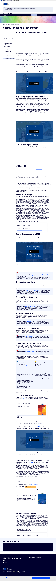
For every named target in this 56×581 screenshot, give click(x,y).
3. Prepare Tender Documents (8, 49)
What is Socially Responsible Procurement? (8, 34)
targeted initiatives (25, 398)
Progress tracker (15, 15)
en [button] (33, 4)
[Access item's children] (36, 15)
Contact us (23, 571)
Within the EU (6, 40)
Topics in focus (33, 15)
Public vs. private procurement (8, 38)
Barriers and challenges (7, 41)
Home (4, 15)
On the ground (51, 15)
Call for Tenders (30, 462)
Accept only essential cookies (45, 578)
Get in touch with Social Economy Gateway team (35, 557)
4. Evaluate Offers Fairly (7, 51)
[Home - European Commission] (9, 3)
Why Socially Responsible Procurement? (8, 36)
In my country (39, 15)
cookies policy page (19, 577)
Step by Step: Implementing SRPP (8, 44)
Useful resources (44, 15)
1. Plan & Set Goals (7, 46)
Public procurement (19, 146)
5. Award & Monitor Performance (7, 53)
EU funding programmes (26, 15)
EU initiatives (20, 15)
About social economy (8, 15)
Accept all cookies (35, 578)
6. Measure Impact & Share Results (8, 56)
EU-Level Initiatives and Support (9, 58)
